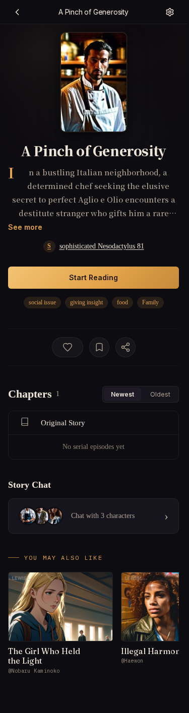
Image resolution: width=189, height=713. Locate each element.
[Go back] (17, 12)
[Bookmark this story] (99, 347)
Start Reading (93, 277)
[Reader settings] (170, 12)
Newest (122, 394)
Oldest (160, 394)
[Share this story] (125, 347)
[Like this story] (67, 347)
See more (25, 227)
